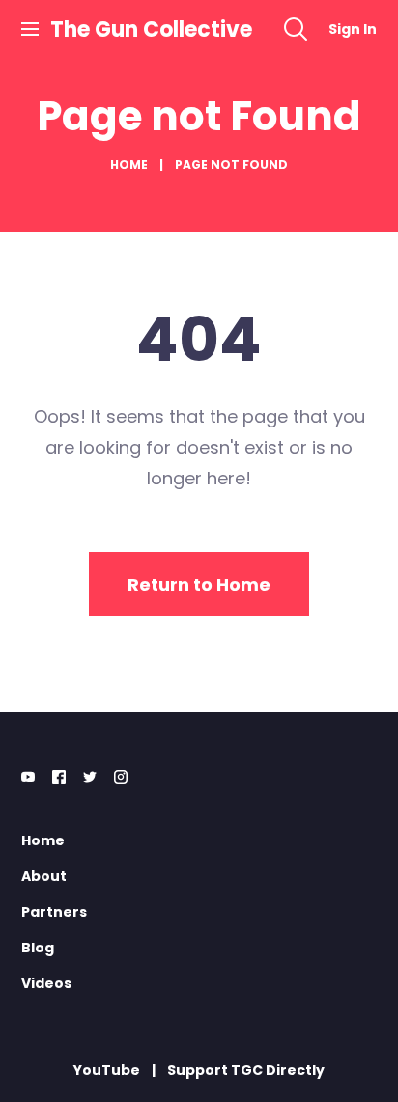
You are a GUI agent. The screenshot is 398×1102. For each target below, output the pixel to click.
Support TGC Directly (246, 1070)
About (44, 876)
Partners (54, 912)
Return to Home (199, 584)
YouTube (106, 1070)
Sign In (352, 29)
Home (129, 164)
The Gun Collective (151, 29)
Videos (46, 983)
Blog (37, 947)
